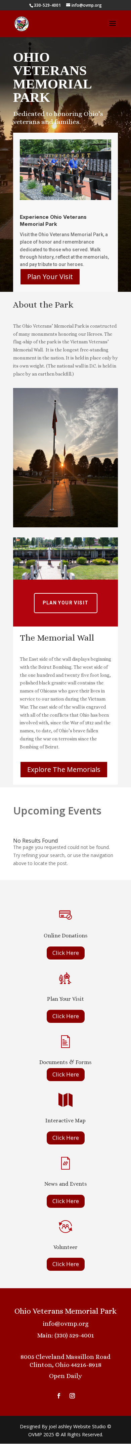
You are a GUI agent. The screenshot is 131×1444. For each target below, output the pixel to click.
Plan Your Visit (50, 276)
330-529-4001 (47, 5)
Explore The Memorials (63, 769)
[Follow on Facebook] (58, 1395)
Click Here (65, 953)
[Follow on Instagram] (72, 1395)
